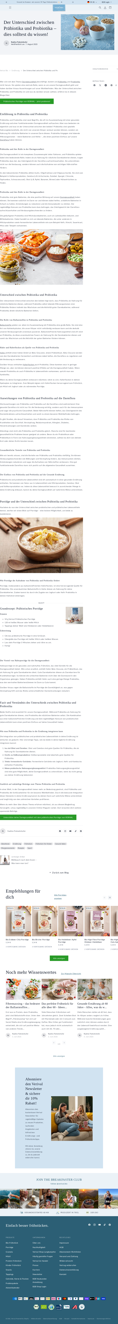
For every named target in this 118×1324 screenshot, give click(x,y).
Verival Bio (4, 70)
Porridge (9, 1247)
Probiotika (75, 82)
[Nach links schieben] (104, 897)
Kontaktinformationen (78, 1318)
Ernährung (16, 70)
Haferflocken (29, 364)
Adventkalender (12, 1288)
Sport (30, 848)
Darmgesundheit (29, 82)
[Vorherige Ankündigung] (6, 2)
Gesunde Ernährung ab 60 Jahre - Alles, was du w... (92, 1005)
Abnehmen (5, 844)
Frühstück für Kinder (44, 844)
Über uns (37, 1243)
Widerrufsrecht (66, 1261)
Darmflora (4, 140)
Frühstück (28, 844)
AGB (61, 1247)
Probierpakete (12, 1283)
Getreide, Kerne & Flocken (17, 1279)
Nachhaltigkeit (39, 1247)
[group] (10, 1199)
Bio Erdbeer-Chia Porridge (17, 939)
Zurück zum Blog (60, 872)
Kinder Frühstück (13, 1265)
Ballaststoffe (6, 325)
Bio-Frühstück (12, 1243)
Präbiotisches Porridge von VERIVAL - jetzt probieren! (26, 101)
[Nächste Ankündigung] (72, 2)
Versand (66, 1318)
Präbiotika (62, 82)
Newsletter (37, 1274)
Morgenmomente (8, 848)
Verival (13, 1318)
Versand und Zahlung (68, 1256)
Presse (35, 1265)
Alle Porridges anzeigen (60, 896)
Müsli (8, 1256)
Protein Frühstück (13, 1261)
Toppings (9, 1274)
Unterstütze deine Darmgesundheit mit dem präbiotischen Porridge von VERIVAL (38, 817)
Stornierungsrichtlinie (104, 1318)
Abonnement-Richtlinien (70, 1252)
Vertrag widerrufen (67, 1265)
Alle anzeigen (59, 958)
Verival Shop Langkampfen (44, 1252)
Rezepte (21, 848)
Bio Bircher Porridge (41, 939)
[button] (10, 7)
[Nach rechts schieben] (109, 897)
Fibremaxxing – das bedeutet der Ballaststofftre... (23, 1005)
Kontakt (62, 1274)
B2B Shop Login (39, 1286)
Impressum (64, 1243)
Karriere (36, 1270)
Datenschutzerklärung (69, 1270)
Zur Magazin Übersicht (71, 973)
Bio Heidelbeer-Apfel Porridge (67, 940)
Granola (9, 1252)
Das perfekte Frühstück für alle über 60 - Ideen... (57, 1005)
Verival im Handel (40, 1261)
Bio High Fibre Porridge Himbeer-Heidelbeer (94, 940)
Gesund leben (60, 844)
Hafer (3, 353)
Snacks (9, 1270)
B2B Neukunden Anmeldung (40, 1280)
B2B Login (106, 2)
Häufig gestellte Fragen (43, 1256)
